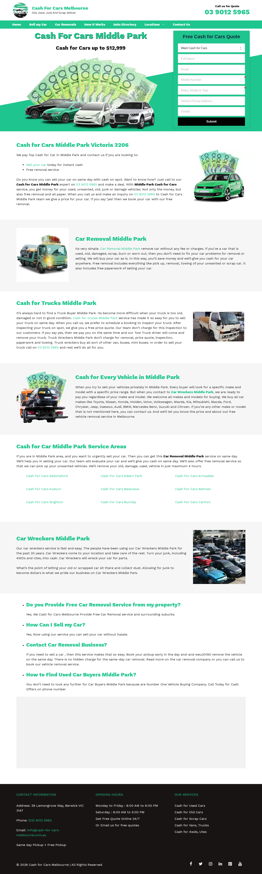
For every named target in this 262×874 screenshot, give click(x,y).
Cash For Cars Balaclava (120, 489)
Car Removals (65, 24)
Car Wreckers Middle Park (192, 392)
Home (16, 24)
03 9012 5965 (227, 12)
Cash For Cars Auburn (43, 489)
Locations (152, 24)
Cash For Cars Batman (193, 489)
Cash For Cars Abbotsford (47, 476)
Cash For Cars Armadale (194, 476)
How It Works (94, 24)
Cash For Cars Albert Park (121, 476)
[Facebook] (191, 864)
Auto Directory (124, 24)
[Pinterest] (230, 864)
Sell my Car (38, 24)
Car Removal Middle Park (120, 249)
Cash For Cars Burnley (118, 502)
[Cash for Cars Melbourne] (20, 10)
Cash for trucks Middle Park (95, 318)
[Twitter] (200, 864)
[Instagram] (210, 864)
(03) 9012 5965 (40, 820)
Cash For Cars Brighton (44, 502)
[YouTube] (240, 864)
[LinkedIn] (220, 864)
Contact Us (181, 24)
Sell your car (36, 165)
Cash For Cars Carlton (193, 502)
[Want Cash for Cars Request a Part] (211, 47)
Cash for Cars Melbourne (60, 8)
